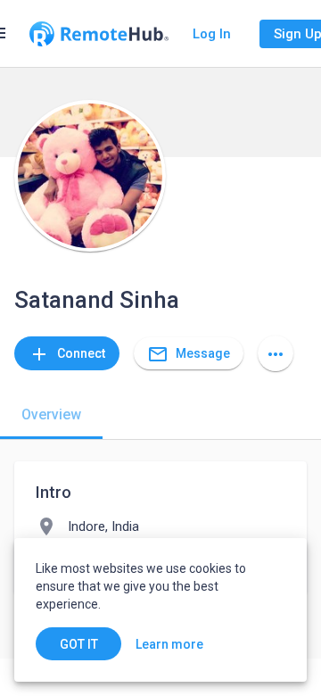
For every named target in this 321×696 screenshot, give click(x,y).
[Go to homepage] (99, 34)
